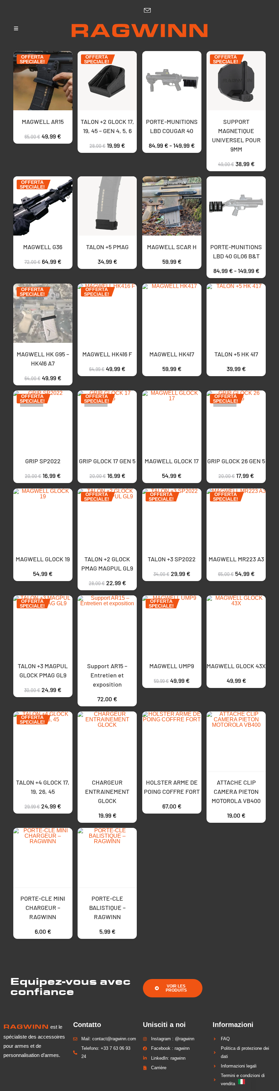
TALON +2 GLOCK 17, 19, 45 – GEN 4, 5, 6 (107, 126)
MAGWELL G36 (42, 247)
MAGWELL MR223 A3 (236, 559)
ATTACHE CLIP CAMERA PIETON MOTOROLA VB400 (236, 791)
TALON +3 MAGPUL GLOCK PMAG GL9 (43, 670)
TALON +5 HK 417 (236, 354)
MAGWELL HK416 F (107, 354)
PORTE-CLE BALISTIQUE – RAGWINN (107, 907)
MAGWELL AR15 (43, 121)
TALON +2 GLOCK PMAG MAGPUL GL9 (107, 563)
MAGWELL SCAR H (172, 247)
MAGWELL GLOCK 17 (172, 461)
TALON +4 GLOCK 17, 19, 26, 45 (42, 787)
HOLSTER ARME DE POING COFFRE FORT (172, 787)
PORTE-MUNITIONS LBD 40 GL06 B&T (236, 251)
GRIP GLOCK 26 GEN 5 (236, 461)
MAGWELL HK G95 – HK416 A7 (43, 358)
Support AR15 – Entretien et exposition (107, 675)
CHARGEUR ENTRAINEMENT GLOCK (107, 791)
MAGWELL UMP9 (171, 666)
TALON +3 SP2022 (172, 559)
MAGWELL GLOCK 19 (43, 559)
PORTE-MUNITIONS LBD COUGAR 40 (172, 126)
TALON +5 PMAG (107, 247)
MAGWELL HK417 (171, 354)
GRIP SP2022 (43, 461)
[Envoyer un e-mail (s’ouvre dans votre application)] (146, 10)
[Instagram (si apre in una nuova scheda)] (134, 10)
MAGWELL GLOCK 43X (236, 666)
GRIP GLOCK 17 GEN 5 (107, 461)
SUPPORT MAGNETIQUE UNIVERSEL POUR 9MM (236, 135)
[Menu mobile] (16, 28)
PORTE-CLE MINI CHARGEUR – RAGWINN (42, 907)
